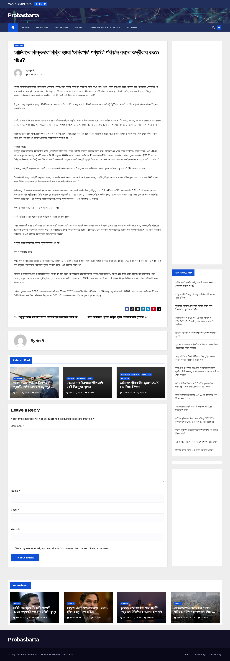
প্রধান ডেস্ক (39, 392)
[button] (213, 27)
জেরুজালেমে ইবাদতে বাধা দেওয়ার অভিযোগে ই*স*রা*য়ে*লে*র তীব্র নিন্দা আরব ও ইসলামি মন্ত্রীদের (194, 321)
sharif (44, 617)
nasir (91, 392)
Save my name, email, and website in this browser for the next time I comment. (62, 548)
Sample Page (199, 654)
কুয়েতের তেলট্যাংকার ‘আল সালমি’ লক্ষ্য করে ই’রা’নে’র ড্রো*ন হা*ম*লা (141, 610)
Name (15, 490)
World (79, 27)
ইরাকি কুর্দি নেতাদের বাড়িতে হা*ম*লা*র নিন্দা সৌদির (196, 441)
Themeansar (66, 654)
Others (132, 27)
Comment (18, 425)
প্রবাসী (31, 70)
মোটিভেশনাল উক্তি (22, 304)
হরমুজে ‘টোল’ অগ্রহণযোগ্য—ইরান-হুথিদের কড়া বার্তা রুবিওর (87, 610)
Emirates (42, 27)
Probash (61, 27)
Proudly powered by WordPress (23, 654)
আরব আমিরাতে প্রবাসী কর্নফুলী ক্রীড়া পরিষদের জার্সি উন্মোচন (115, 317)
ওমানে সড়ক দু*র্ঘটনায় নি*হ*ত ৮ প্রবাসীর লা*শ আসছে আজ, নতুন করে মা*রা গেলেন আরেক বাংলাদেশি (34, 387)
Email (15, 509)
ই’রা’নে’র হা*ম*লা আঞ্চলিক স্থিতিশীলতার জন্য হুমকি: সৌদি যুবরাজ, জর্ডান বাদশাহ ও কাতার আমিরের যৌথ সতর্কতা (197, 371)
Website (15, 529)
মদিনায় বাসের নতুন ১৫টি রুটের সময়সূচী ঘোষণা (194, 450)
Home (25, 27)
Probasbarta (23, 15)
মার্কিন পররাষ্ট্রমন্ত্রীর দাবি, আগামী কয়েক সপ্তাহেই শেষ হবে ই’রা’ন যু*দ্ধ (34, 610)
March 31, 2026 (25, 617)
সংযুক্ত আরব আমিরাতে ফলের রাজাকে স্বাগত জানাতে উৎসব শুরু (48, 317)
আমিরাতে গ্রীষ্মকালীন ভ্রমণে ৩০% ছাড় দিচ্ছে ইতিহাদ (139, 385)
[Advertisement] (197, 153)
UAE (90, 379)
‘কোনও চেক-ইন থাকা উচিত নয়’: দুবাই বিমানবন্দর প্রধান (84, 385)
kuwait (124, 604)
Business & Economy (105, 27)
